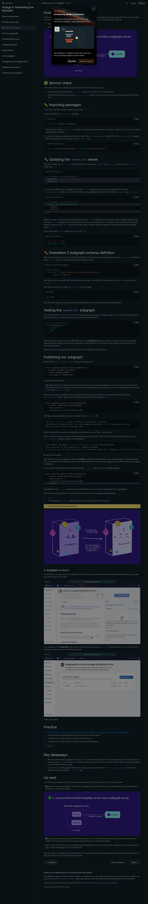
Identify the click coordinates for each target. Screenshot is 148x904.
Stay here (72, 61)
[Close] (93, 8)
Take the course (86, 61)
